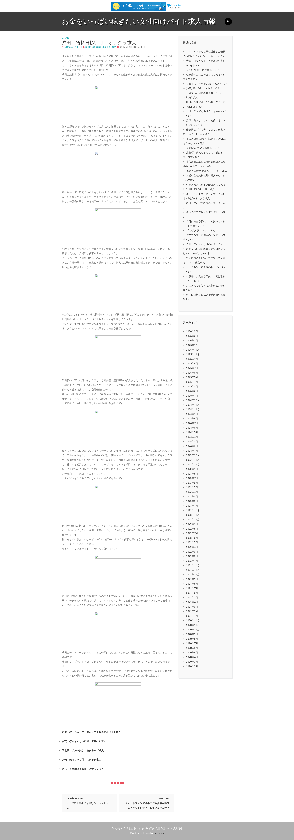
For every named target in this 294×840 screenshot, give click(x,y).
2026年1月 (192, 340)
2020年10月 (192, 629)
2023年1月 (192, 505)
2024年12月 (192, 400)
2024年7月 (192, 423)
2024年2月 (192, 446)
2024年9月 (192, 414)
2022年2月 (192, 556)
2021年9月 (192, 579)
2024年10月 (192, 409)
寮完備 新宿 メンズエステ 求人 (203, 147)
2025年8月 (192, 363)
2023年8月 (192, 473)
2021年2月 (192, 611)
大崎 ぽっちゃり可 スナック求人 (81, 759)
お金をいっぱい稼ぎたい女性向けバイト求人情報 (139, 21)
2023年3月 (192, 496)
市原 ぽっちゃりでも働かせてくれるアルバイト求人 (91, 732)
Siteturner (159, 833)
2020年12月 (192, 620)
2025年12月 (192, 345)
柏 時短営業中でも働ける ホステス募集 (89, 803)
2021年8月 (192, 583)
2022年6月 (192, 537)
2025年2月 (192, 391)
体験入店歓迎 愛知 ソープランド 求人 (206, 170)
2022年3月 (192, 551)
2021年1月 (192, 615)
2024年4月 (192, 437)
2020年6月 (192, 648)
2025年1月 (192, 395)
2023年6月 (192, 482)
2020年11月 (192, 625)
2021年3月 (192, 606)
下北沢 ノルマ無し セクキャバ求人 (83, 750)
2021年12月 (192, 565)
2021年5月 (192, 597)
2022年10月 (192, 519)
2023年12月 (192, 455)
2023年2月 (192, 501)
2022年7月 (192, 533)
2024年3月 (192, 441)
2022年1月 (192, 560)
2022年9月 (192, 524)
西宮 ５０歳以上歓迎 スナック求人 (83, 768)
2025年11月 (192, 349)
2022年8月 (192, 528)
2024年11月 (192, 404)
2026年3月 (192, 331)
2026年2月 (192, 336)
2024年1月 (192, 450)
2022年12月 (192, 510)
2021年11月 (192, 570)
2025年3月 (192, 386)
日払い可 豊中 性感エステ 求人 (203, 70)
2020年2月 (192, 666)
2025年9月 (192, 359)
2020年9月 (192, 634)
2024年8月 (192, 418)
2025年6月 (192, 372)
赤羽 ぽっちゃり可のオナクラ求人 (205, 244)
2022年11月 (192, 515)
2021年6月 (192, 593)
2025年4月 (192, 381)
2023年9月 (192, 469)
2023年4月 (192, 492)
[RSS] (228, 21)
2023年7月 (192, 478)
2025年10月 (192, 354)
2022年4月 (192, 547)
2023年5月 (192, 487)
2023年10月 (192, 464)
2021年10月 (192, 574)
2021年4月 (192, 602)
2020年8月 (192, 638)
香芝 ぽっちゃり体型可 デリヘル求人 (84, 741)
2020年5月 (192, 652)
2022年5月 (192, 542)
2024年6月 (192, 427)
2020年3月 (192, 661)
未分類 (65, 37)
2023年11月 (192, 459)
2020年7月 (192, 643)
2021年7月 (192, 588)
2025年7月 (192, 368)
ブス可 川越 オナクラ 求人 (200, 230)
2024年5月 (192, 432)
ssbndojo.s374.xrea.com (100, 47)
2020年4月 (192, 657)
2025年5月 (192, 377)
